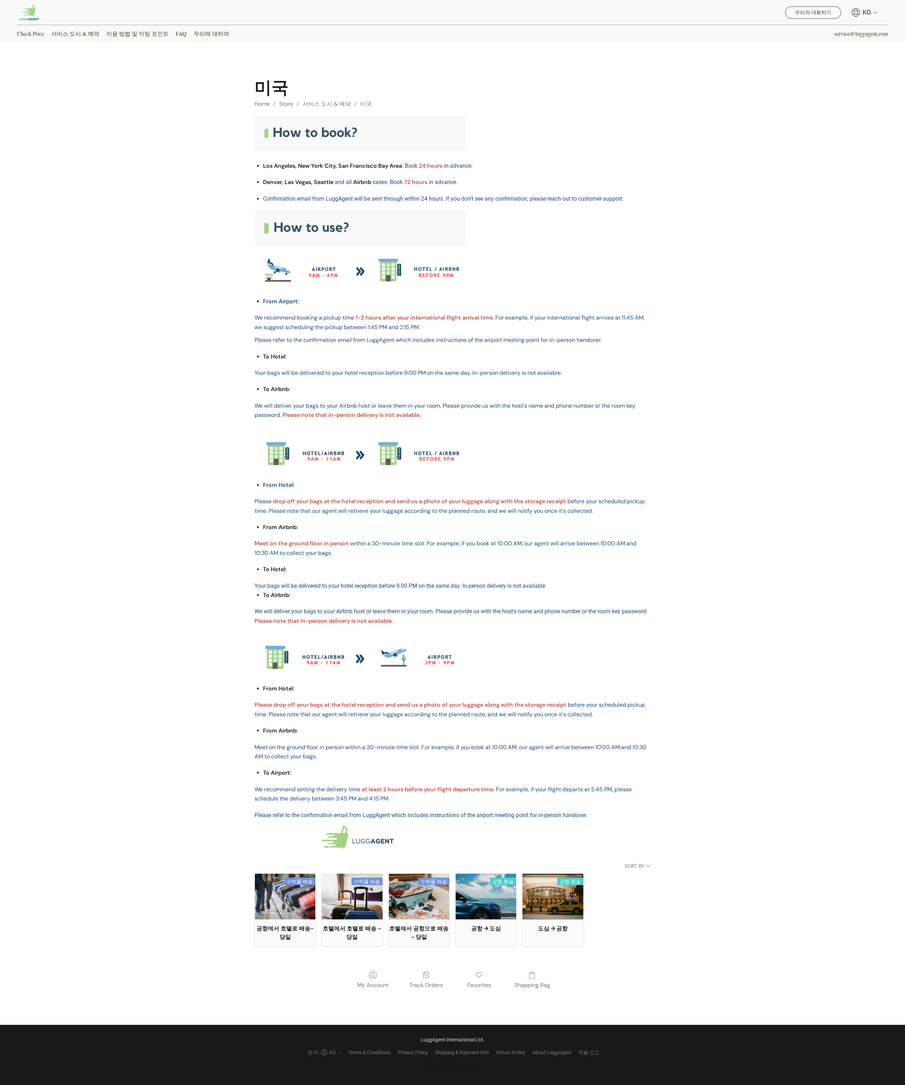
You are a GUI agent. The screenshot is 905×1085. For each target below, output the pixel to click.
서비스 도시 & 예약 (75, 33)
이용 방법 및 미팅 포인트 (137, 33)
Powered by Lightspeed (452, 1066)
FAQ (181, 33)
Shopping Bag (532, 985)
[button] (29, 12)
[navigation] (864, 12)
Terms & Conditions (369, 1052)
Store (286, 104)
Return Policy (510, 1052)
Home (262, 104)
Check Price (30, 33)
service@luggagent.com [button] (861, 33)
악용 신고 (588, 1052)
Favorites (479, 985)
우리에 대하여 (211, 33)
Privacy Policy (413, 1052)
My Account (373, 985)
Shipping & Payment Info (462, 1052)
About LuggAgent (551, 1052)
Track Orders (426, 985)
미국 (366, 104)
